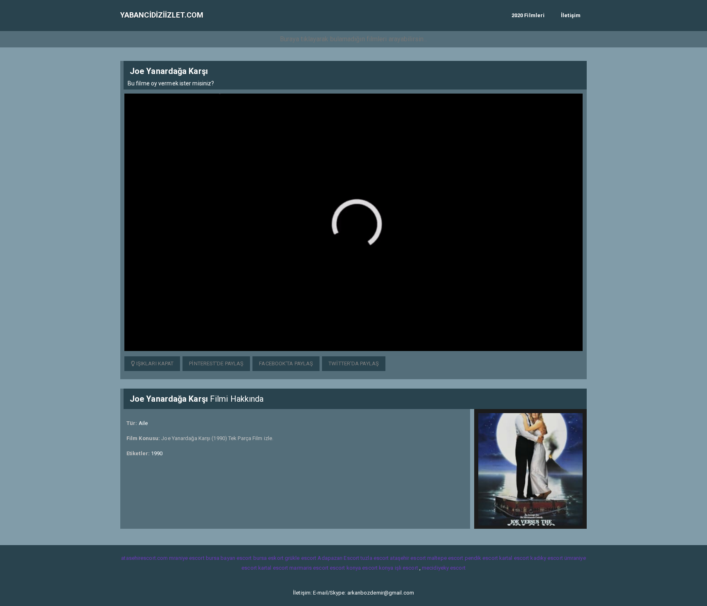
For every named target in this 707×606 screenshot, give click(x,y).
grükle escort (300, 558)
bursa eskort (268, 558)
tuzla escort (374, 558)
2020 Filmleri (528, 15)
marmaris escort (309, 568)
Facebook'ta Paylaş (286, 363)
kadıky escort (546, 558)
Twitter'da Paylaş (354, 363)
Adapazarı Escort (338, 558)
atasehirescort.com (144, 558)
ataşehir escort (408, 558)
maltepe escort (445, 558)
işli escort (406, 568)
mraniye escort (186, 558)
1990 (156, 453)
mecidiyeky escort (444, 568)
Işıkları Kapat (154, 363)
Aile (143, 423)
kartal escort (514, 558)
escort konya (345, 568)
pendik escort (481, 558)
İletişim (571, 15)
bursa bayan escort (229, 558)
